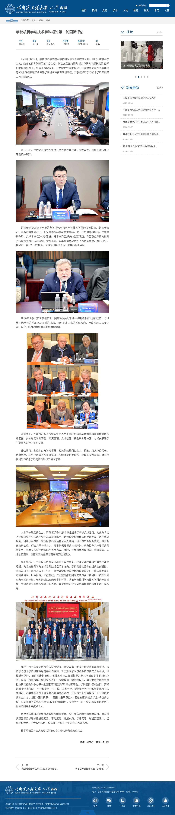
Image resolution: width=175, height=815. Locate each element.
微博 (95, 806)
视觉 (146, 10)
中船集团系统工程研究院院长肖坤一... (141, 110)
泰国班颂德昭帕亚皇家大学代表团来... (141, 122)
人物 (125, 10)
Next (159, 59)
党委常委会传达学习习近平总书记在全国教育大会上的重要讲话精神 (54, 769)
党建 (104, 10)
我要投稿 (137, 806)
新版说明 (151, 806)
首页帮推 (166, 806)
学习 (156, 10)
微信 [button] (109, 806)
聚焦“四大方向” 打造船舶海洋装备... (140, 146)
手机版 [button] (123, 806)
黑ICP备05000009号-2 (47, 808)
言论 (135, 10)
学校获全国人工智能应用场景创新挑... (141, 134)
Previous (123, 59)
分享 (98, 44)
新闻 (94, 10)
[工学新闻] (36, 9)
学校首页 (142, 5)
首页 (83, 10)
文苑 (167, 10)
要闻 (48, 20)
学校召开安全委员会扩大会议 (89, 769)
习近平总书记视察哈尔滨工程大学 (139, 98)
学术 (115, 10)
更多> (160, 32)
